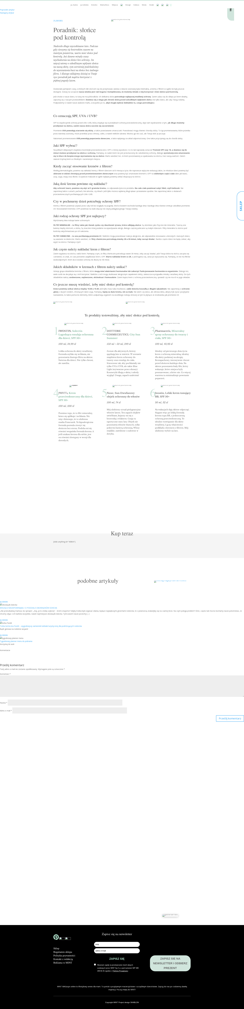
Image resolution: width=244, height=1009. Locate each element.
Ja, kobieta (84, 5)
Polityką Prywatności (86, 508)
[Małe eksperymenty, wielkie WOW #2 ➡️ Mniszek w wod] (50, 794)
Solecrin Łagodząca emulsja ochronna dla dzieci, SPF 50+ (75, 335)
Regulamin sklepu (62, 952)
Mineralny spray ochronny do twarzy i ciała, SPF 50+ (171, 335)
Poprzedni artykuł (7, 10)
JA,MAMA (58, 21)
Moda (144, 5)
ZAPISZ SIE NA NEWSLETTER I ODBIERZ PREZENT (170, 963)
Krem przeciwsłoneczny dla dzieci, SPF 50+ (75, 397)
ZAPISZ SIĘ (158, 498)
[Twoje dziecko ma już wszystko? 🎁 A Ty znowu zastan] (86, 821)
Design (128, 5)
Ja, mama (74, 5)
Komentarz (5, 674)
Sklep (56, 948)
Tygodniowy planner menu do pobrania (16, 641)
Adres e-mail (6, 710)
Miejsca (115, 5)
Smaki (151, 5)
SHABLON (134, 1002)
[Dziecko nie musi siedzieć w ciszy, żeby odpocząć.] (194, 803)
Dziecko (94, 5)
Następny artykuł (7, 13)
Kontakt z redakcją (63, 959)
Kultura (136, 5)
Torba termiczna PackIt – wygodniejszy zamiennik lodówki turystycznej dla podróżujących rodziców (41, 626)
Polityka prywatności (64, 955)
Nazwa (3, 703)
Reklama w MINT (62, 962)
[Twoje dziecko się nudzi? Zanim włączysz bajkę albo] (122, 813)
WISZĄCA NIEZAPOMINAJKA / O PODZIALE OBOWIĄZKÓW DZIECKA (28, 608)
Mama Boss (104, 5)
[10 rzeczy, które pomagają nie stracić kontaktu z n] (158, 828)
